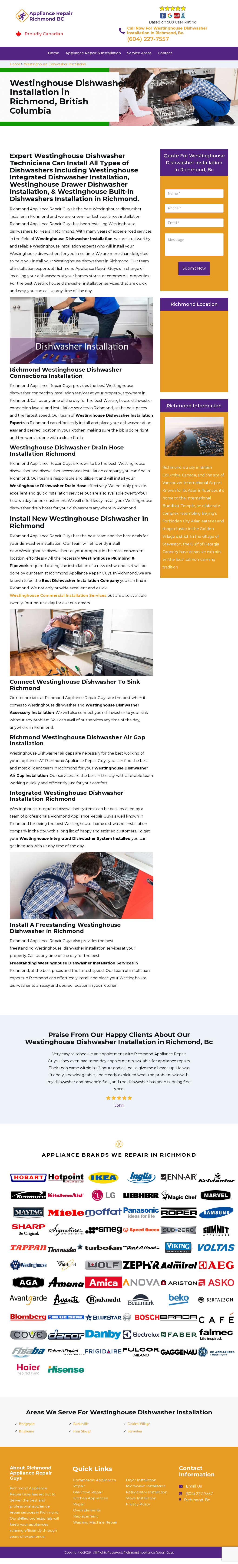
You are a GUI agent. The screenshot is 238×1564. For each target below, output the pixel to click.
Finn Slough (82, 1431)
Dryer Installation (141, 1480)
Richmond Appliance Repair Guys (148, 1552)
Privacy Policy (138, 1504)
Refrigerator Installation (146, 1492)
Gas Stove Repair (88, 1492)
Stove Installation (141, 1498)
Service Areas (139, 53)
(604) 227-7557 (148, 39)
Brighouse (26, 1431)
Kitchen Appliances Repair (90, 1501)
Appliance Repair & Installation (93, 53)
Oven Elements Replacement (87, 1513)
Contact (165, 53)
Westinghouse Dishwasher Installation (55, 64)
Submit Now (194, 268)
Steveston (135, 1431)
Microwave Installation (145, 1486)
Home (53, 53)
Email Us (194, 1486)
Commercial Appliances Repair (94, 1483)
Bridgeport (27, 1424)
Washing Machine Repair (95, 1522)
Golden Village (139, 1424)
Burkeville (81, 1424)
